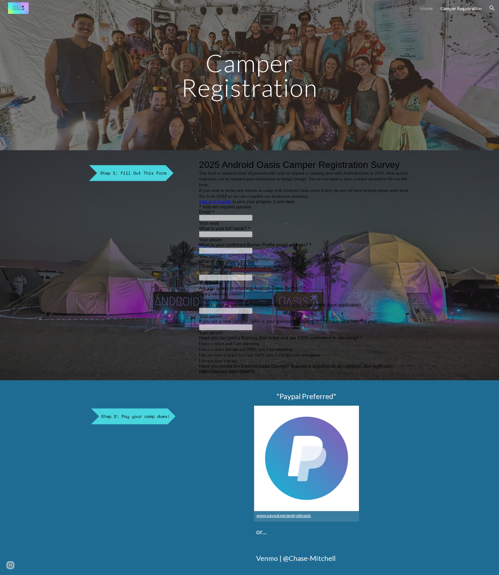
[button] (492, 8)
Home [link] (426, 8)
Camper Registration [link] (461, 8)
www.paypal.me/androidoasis (283, 515)
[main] (249, 75)
